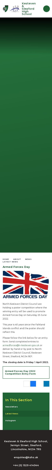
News (28, 259)
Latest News (10, 262)
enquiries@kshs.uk (26, 457)
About (17, 259)
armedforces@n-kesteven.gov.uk (21, 345)
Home (6, 259)
